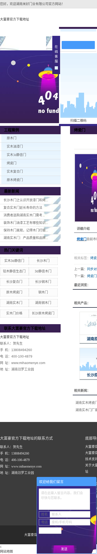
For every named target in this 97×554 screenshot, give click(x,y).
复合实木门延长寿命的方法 (23, 208)
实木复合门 (15, 172)
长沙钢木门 (43, 282)
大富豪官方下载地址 (14, 19)
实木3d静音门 (16, 155)
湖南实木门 (14, 303)
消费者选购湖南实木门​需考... (24, 215)
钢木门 (43, 292)
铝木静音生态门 (14, 271)
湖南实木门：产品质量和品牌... (26, 238)
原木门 (11, 138)
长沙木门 (43, 261)
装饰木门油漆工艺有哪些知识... (26, 223)
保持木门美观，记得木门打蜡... (26, 230)
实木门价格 (14, 313)
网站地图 (6, 551)
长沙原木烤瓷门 (43, 313)
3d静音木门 (43, 271)
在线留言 (80, 35)
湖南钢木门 (43, 303)
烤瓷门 (11, 163)
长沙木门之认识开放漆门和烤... (26, 200)
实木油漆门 (15, 146)
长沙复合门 (14, 282)
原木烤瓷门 (15, 180)
